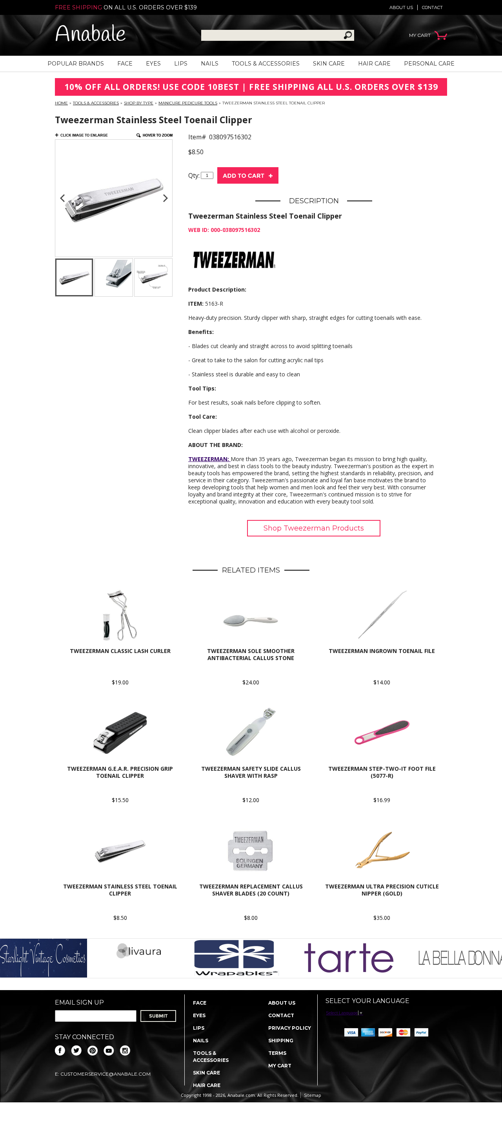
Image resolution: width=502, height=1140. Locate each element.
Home (61, 103)
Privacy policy (289, 1028)
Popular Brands (75, 63)
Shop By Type (138, 103)
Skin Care (329, 63)
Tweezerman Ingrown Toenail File (382, 651)
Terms (277, 1053)
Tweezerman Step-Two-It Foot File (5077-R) (382, 772)
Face (125, 63)
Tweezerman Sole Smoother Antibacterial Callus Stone (251, 654)
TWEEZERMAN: (209, 459)
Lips (180, 63)
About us (401, 7)
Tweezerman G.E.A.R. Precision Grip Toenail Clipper (120, 772)
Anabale (90, 35)
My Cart (279, 1066)
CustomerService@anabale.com (105, 1074)
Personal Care (429, 63)
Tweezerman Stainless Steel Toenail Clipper (120, 890)
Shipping (280, 1040)
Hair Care (374, 63)
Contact (432, 7)
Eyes (153, 63)
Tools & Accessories (266, 63)
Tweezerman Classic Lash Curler (120, 651)
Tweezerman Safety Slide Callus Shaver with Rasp (251, 772)
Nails (209, 63)
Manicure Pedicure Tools (187, 103)
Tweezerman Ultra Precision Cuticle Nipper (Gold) (382, 890)
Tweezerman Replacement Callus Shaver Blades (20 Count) (251, 890)
